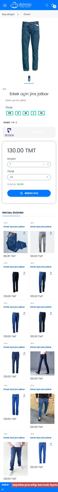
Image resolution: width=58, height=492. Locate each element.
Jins (4, 89)
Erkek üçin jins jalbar (14, 226)
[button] (47, 5)
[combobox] (29, 177)
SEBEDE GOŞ (31, 193)
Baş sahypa (8, 14)
